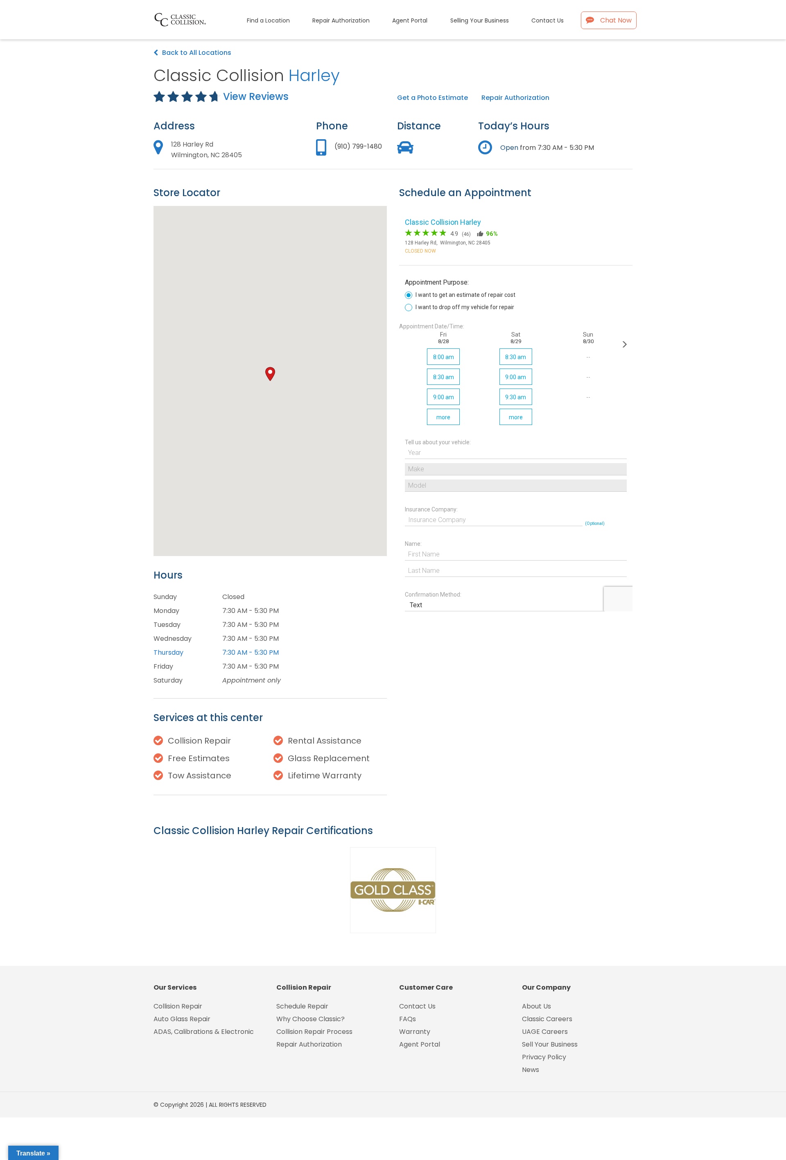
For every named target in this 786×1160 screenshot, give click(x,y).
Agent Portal (419, 1044)
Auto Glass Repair (182, 1019)
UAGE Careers (545, 1031)
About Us (536, 1006)
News (530, 1069)
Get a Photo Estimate (432, 97)
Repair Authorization (515, 97)
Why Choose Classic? (310, 1019)
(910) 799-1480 (358, 146)
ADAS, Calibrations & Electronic (204, 1031)
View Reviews (256, 96)
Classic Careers (547, 1019)
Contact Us (417, 1006)
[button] (270, 374)
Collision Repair (178, 1006)
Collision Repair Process (314, 1031)
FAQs (407, 1019)
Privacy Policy (544, 1057)
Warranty (414, 1031)
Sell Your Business (550, 1044)
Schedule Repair (302, 1006)
